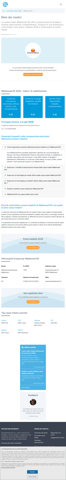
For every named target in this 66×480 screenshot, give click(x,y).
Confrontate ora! (33, 247)
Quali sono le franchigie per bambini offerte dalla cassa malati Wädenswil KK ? (32, 182)
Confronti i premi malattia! (33, 74)
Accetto (32, 472)
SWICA (20, 330)
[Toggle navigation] (61, 4)
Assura (3, 320)
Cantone (4, 277)
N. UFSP (26, 266)
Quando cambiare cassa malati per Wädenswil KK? (25, 189)
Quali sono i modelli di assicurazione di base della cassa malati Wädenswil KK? (32, 168)
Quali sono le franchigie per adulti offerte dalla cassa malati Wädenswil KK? (34, 175)
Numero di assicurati (31, 277)
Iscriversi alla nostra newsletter (11, 443)
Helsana (37, 320)
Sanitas (3, 330)
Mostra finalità (32, 476)
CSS (19, 320)
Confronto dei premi (41, 433)
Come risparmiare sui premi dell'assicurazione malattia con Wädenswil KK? (34, 147)
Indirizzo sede (50, 266)
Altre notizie (25, 387)
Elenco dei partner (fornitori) (8, 467)
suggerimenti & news (57, 437)
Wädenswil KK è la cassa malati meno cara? (22, 194)
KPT (52, 320)
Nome (3, 266)
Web (47, 277)
